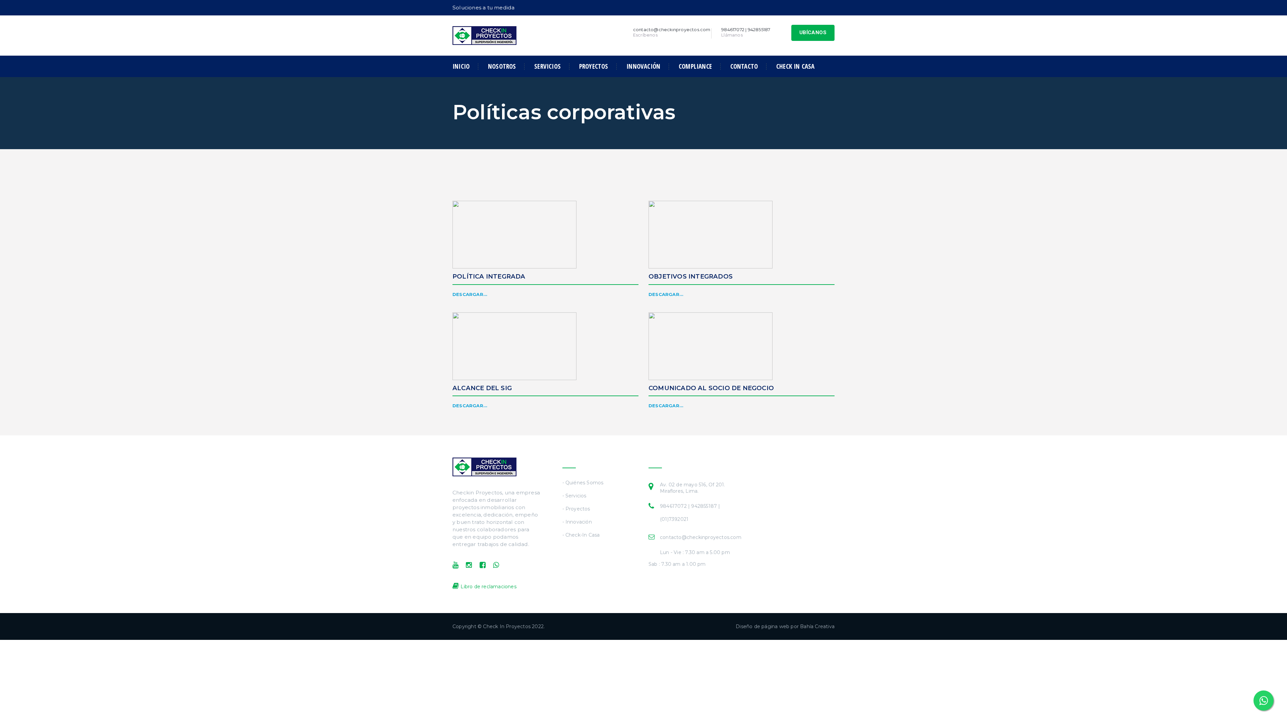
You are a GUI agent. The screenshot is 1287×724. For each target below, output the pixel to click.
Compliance (695, 66)
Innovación (643, 66)
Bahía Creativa (817, 626)
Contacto (744, 66)
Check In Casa (795, 66)
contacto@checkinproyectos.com (700, 537)
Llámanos (732, 35)
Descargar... (469, 294)
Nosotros (502, 66)
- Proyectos (576, 509)
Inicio (461, 66)
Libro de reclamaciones (487, 587)
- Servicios (574, 496)
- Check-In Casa (581, 535)
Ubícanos (812, 32)
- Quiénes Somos (583, 483)
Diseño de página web (762, 626)
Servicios (547, 66)
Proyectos (593, 66)
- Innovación (577, 522)
